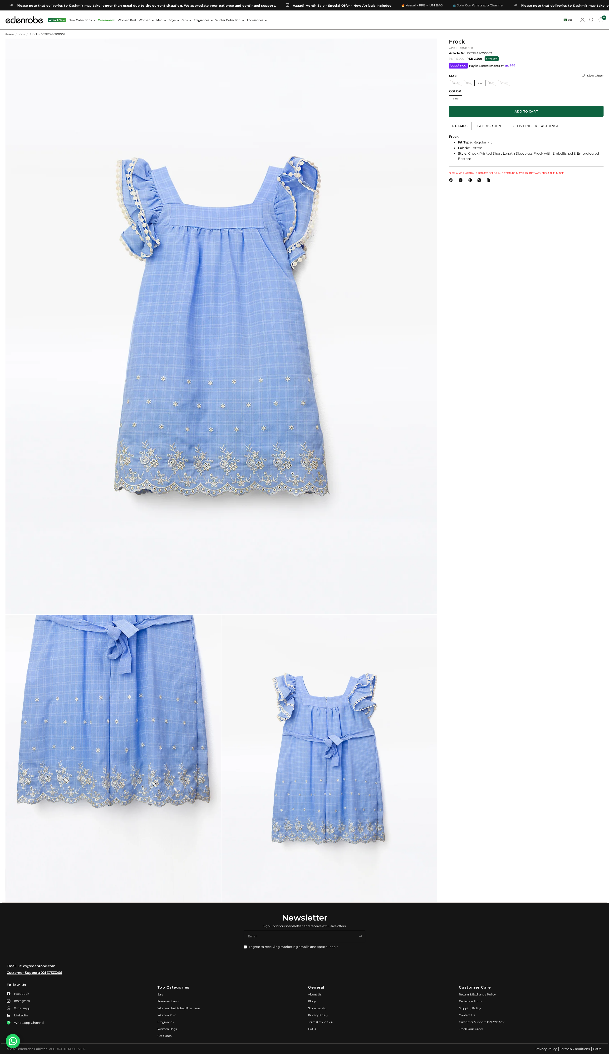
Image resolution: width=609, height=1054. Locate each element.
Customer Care (475, 987)
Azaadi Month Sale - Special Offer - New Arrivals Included (260, 5)
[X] (461, 180)
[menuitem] (57, 20)
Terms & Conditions (575, 1049)
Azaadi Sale (57, 20)
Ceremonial (106, 20)
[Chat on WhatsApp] (13, 1041)
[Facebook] (452, 180)
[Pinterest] (471, 180)
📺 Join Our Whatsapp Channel (396, 5)
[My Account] (582, 20)
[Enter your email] (360, 936)
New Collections (80, 20)
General (316, 987)
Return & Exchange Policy (477, 994)
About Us (315, 994)
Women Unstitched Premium (178, 1008)
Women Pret (127, 20)
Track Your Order (471, 1029)
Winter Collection (228, 20)
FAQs (312, 1029)
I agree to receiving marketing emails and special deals (293, 947)
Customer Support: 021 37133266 (34, 972)
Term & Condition (320, 1022)
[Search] (591, 20)
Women (144, 20)
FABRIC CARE (489, 126)
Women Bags (167, 1029)
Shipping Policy (470, 1008)
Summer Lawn (168, 1001)
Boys (172, 20)
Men (159, 20)
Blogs (312, 1001)
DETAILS (460, 126)
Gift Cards (164, 1036)
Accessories (254, 20)
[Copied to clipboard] (489, 180)
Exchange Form (470, 1001)
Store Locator (318, 1008)
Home (9, 34)
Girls (185, 20)
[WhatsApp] (480, 180)
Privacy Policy (318, 1015)
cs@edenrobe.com (39, 966)
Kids (22, 34)
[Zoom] (427, 48)
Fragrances (201, 20)
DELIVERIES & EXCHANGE (535, 126)
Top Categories (173, 987)
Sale (160, 994)
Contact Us (467, 1015)
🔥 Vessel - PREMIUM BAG (341, 5)
